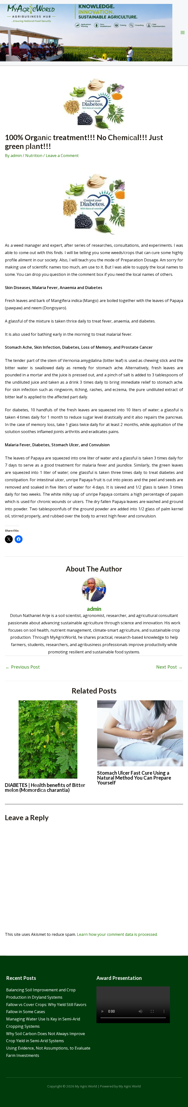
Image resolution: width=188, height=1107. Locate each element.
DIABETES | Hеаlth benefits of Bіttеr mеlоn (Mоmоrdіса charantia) (45, 787)
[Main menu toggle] (182, 32)
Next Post (169, 667)
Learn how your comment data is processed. (117, 934)
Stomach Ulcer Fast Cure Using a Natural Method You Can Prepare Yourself (134, 777)
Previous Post (22, 667)
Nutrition (33, 155)
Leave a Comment (62, 155)
